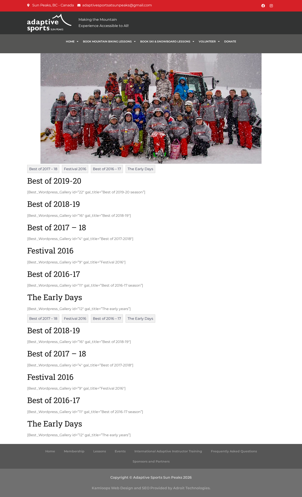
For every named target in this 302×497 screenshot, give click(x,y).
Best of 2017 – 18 (43, 169)
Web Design (122, 488)
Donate (230, 41)
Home (70, 41)
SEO (145, 488)
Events (120, 451)
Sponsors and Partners (151, 461)
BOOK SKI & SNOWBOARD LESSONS (165, 41)
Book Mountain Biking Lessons (107, 41)
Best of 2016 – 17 (107, 169)
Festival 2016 (75, 169)
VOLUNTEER (207, 41)
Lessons (99, 451)
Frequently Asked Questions (234, 451)
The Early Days (140, 169)
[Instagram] (271, 5)
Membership (74, 451)
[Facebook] (263, 5)
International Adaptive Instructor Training (168, 451)
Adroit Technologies (191, 488)
